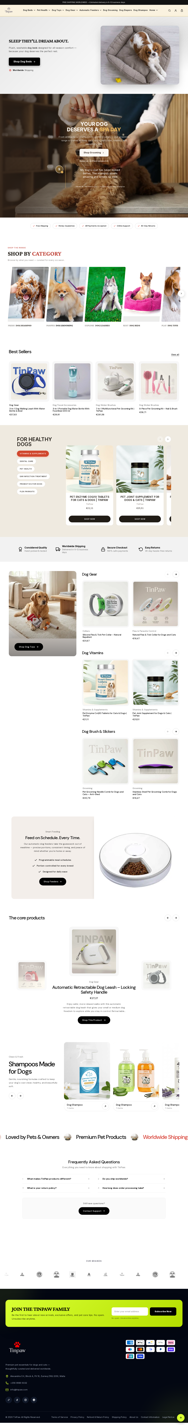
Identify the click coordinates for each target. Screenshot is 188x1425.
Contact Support (92, 1211)
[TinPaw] (8, 10)
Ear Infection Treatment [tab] (33, 476)
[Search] (169, 10)
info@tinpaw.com (19, 1389)
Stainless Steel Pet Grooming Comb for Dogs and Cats (155, 793)
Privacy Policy (77, 1417)
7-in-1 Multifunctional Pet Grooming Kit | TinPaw (115, 409)
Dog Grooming (110, 10)
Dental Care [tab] (26, 461)
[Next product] (176, 918)
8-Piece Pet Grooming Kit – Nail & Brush (158, 408)
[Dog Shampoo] (87, 1071)
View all (175, 354)
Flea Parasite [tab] (27, 491)
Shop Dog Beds (22, 61)
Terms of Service (59, 1417)
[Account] (176, 10)
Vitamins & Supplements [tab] (33, 454)
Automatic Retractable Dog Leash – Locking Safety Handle (94, 989)
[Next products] (168, 439)
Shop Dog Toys (27, 646)
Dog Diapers (125, 10)
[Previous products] (160, 439)
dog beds (32, 47)
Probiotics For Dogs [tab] (31, 484)
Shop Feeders (51, 881)
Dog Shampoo (140, 10)
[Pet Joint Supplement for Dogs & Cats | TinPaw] (140, 469)
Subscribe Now (163, 1311)
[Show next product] (156, 975)
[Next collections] (20, 1096)
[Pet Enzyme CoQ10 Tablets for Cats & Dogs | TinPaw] (89, 469)
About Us (134, 1417)
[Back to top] (181, 1418)
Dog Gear (14, 405)
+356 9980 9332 (18, 1383)
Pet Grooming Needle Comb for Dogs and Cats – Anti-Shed (103, 793)
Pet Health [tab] (26, 469)
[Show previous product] (32, 975)
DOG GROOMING (64, 325)
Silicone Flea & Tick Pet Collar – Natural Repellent (102, 636)
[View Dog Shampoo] (105, 1106)
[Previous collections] (12, 1096)
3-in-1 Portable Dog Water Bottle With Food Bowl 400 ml (71, 409)
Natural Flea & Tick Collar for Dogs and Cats (154, 634)
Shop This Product (92, 1020)
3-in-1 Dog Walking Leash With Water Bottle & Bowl (27, 409)
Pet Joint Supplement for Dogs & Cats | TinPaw (140, 498)
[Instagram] (25, 1400)
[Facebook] (17, 1400)
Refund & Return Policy (98, 1417)
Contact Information (150, 1417)
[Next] (181, 293)
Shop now (89, 519)
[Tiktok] (9, 1400)
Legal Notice (168, 1417)
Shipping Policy (119, 1417)
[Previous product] (168, 918)
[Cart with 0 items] (182, 10)
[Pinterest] (34, 1400)
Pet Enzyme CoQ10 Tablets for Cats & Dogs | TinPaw (89, 498)
